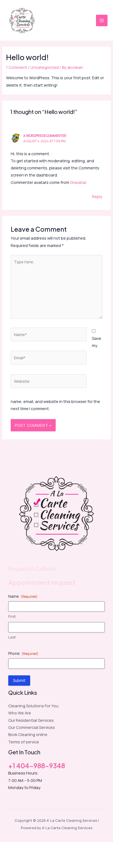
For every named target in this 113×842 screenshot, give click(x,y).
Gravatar (78, 182)
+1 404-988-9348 (36, 765)
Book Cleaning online (27, 734)
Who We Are (19, 713)
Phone (23, 653)
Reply (97, 196)
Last (12, 637)
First (12, 616)
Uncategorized (44, 67)
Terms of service (23, 741)
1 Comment (16, 67)
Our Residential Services (31, 720)
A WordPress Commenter (44, 135)
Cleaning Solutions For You (33, 705)
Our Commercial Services (31, 727)
